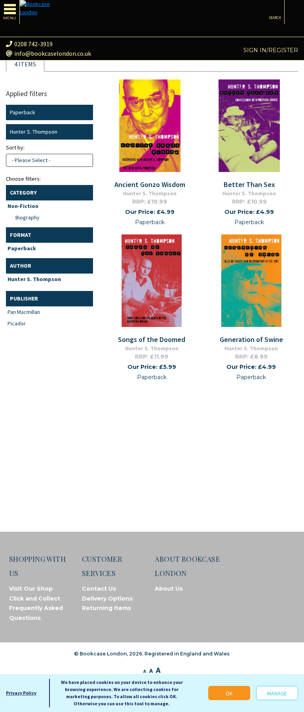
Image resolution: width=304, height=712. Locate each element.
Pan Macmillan (24, 311)
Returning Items (106, 608)
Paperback (22, 248)
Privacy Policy (21, 693)
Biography (27, 217)
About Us (169, 588)
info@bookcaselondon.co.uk (52, 53)
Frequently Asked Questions (36, 612)
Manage (277, 693)
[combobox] (49, 160)
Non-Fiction (23, 206)
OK (229, 693)
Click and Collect (34, 598)
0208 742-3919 (33, 44)
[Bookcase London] (39, 8)
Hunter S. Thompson (34, 279)
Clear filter (85, 112)
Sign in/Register (270, 50)
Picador (17, 323)
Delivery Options (107, 598)
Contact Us (99, 588)
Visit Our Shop (31, 588)
